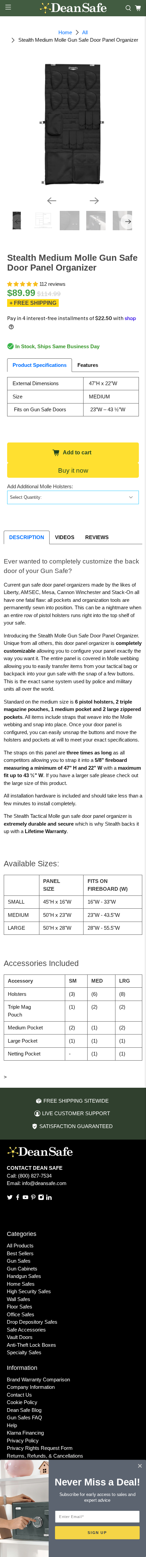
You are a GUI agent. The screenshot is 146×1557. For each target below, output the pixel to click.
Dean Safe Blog (24, 1410)
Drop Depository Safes (32, 1322)
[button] (22, 284)
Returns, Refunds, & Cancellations (45, 1456)
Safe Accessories (26, 1330)
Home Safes (21, 1284)
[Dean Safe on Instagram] (41, 1198)
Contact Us (19, 1395)
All (85, 32)
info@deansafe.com (44, 1183)
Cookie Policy (22, 1402)
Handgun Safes (24, 1276)
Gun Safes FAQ (24, 1417)
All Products (20, 1245)
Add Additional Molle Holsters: (40, 486)
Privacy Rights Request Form (40, 1448)
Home (65, 32)
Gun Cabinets (22, 1269)
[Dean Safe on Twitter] (10, 1198)
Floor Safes (19, 1306)
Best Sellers (20, 1253)
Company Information (31, 1387)
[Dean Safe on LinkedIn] (49, 1198)
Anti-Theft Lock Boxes (31, 1345)
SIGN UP (97, 1533)
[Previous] (52, 201)
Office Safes (20, 1314)
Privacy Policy (23, 1440)
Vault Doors (20, 1337)
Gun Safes (19, 1261)
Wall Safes (18, 1299)
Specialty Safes (24, 1352)
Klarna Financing (25, 1433)
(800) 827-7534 (35, 1176)
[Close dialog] (140, 1466)
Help (12, 1425)
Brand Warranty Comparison (38, 1379)
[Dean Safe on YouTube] (25, 1198)
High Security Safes (29, 1291)
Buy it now (73, 470)
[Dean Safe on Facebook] (18, 1198)
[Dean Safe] (73, 8)
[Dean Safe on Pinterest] (33, 1198)
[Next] (94, 201)
